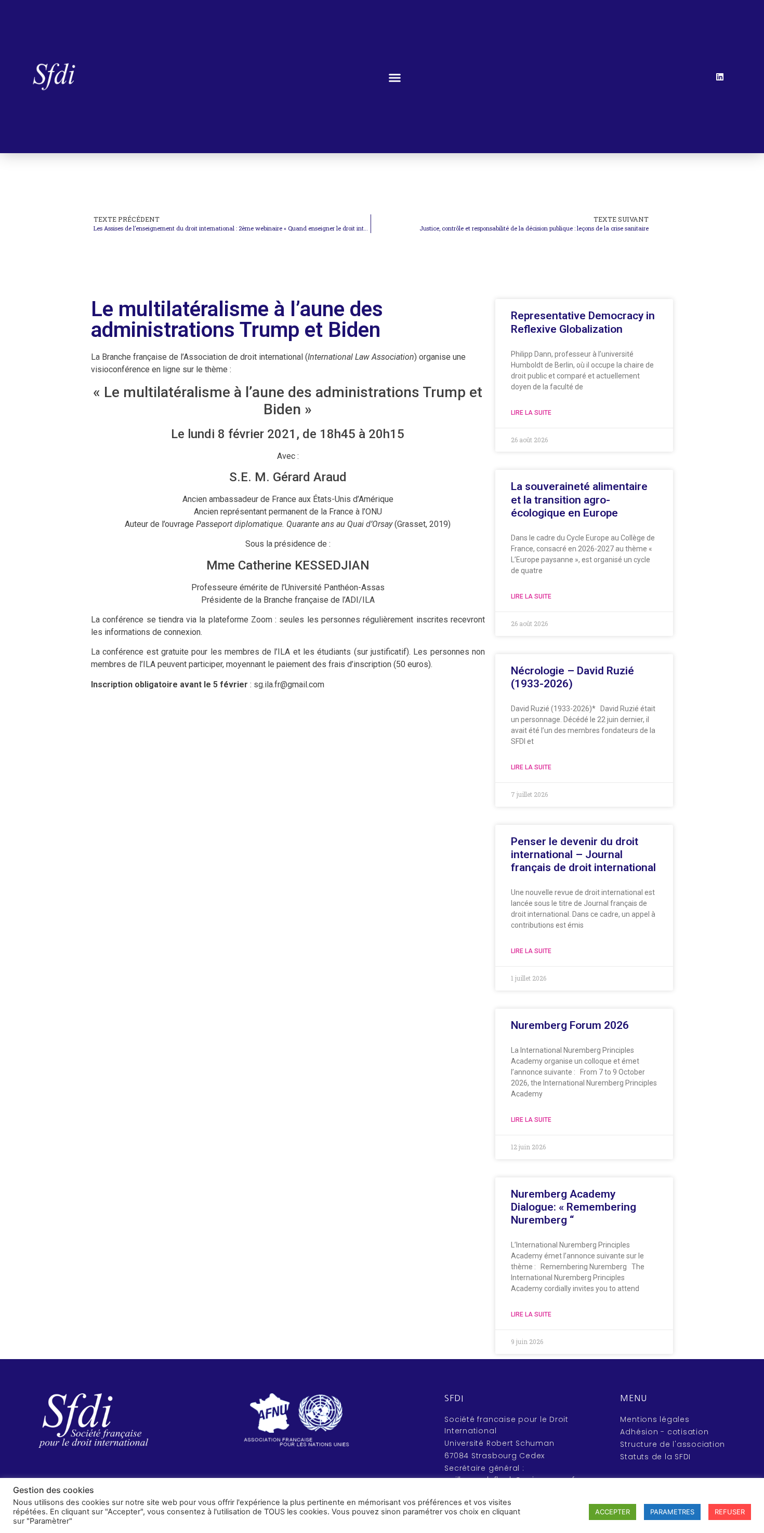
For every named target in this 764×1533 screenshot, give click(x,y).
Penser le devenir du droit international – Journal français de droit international (583, 854)
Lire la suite (531, 412)
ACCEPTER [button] (612, 1512)
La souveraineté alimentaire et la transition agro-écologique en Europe (579, 499)
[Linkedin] (720, 77)
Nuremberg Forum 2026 (570, 1025)
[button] (394, 77)
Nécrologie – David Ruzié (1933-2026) (572, 677)
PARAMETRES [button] (672, 1512)
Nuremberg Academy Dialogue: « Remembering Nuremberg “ (573, 1207)
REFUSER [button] (730, 1512)
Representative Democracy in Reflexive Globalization (583, 322)
